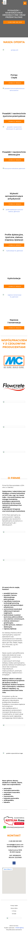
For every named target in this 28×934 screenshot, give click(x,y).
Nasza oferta (14, 908)
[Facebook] (14, 862)
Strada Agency (19, 927)
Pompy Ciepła (14, 905)
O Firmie (14, 911)
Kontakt (14, 913)
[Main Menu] (25, 3)
